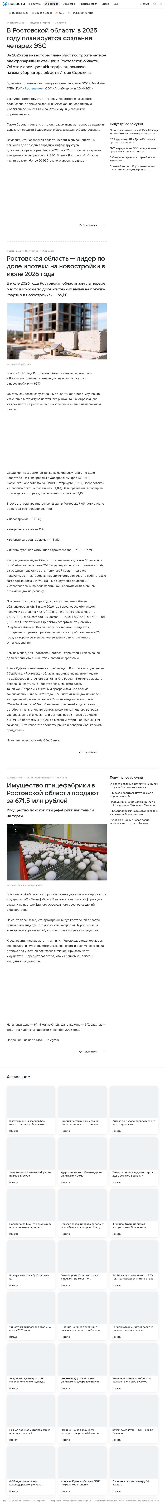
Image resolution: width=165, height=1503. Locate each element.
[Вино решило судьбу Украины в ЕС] (31, 1264)
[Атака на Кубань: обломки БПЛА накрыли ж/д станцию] (82, 1470)
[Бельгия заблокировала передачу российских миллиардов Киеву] (82, 1213)
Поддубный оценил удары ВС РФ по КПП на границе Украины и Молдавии (133, 803)
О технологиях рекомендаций (77, 1500)
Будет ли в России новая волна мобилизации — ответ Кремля (129, 822)
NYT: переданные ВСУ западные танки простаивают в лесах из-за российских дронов (134, 150)
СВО (61, 13)
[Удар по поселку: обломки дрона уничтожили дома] (82, 1161)
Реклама (27, 1500)
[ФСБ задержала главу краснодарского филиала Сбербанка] (31, 1470)
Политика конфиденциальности (109, 1500)
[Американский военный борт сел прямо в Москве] (31, 1161)
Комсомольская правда (38, 777)
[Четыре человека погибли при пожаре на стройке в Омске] (134, 1367)
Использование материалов (139, 1500)
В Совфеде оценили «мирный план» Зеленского (132, 159)
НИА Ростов (31, 251)
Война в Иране (43, 13)
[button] (57, 331)
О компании (15, 1500)
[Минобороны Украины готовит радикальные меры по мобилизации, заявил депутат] (82, 1264)
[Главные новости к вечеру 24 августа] (134, 1470)
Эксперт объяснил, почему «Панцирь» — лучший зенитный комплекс (134, 785)
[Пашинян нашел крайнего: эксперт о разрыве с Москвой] (82, 1419)
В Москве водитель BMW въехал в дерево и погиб (131, 794)
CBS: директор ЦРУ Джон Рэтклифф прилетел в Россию (132, 141)
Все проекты (40, 1500)
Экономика (60, 22)
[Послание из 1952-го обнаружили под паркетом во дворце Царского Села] (31, 1213)
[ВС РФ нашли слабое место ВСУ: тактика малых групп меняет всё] (134, 1264)
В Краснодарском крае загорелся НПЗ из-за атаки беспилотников (134, 813)
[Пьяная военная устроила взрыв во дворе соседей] (31, 1419)
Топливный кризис (82, 13)
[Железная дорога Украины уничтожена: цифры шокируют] (82, 1367)
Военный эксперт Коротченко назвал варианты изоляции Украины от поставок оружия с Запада (133, 168)
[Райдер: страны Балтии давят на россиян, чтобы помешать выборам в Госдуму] (134, 1316)
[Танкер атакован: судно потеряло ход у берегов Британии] (134, 1161)
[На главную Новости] (16, 4)
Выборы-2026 (20, 13)
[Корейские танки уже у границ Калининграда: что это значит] (82, 1110)
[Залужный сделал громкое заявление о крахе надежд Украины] (31, 1367)
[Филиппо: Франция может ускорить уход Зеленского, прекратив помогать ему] (134, 1213)
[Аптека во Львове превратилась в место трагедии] (134, 1110)
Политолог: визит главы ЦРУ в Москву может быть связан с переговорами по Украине (134, 132)
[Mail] (5, 4)
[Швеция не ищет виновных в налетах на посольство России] (82, 1316)
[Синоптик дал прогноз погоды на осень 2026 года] (31, 1316)
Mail (5, 1500)
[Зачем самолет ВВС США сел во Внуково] (134, 1419)
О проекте (56, 1500)
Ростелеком (33, 88)
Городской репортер (39, 22)
